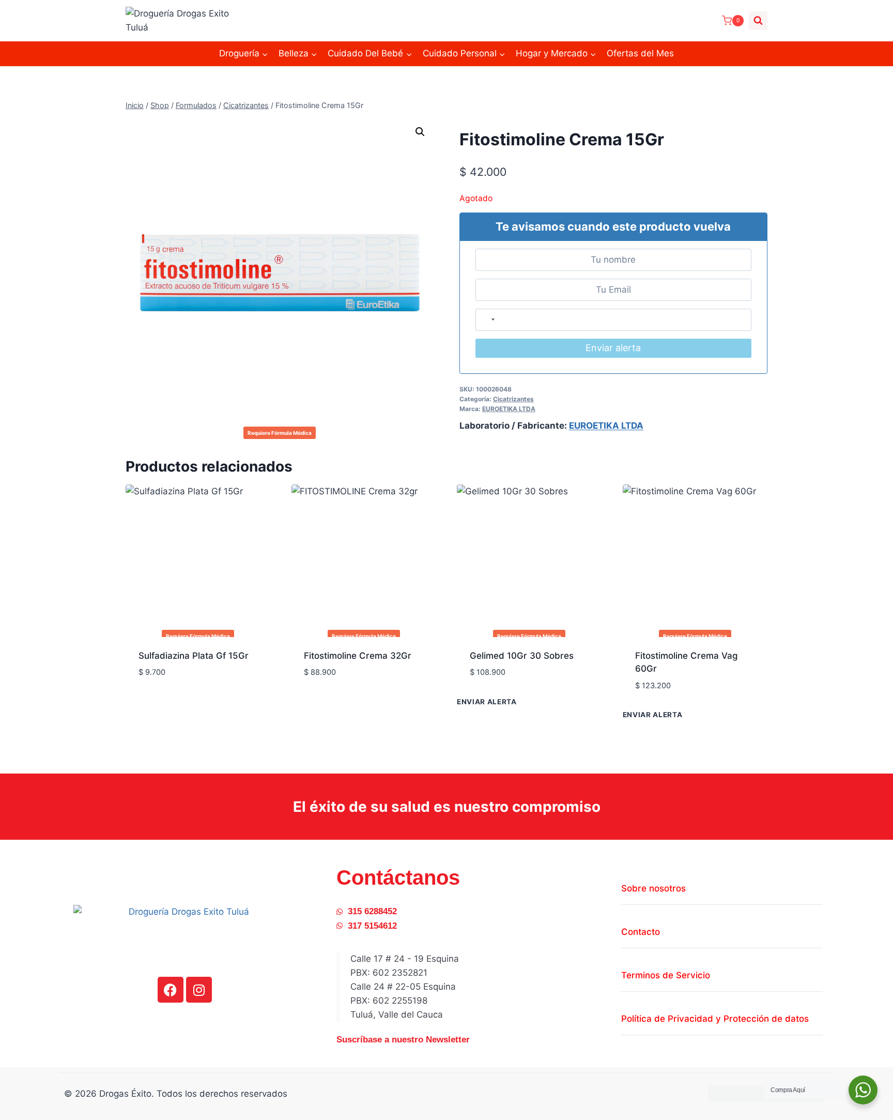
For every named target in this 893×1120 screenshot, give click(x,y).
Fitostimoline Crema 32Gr (357, 655)
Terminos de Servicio (665, 975)
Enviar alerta (613, 347)
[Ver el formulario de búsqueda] (758, 20)
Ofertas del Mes (640, 53)
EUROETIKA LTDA (508, 409)
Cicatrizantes (513, 399)
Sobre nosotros (653, 888)
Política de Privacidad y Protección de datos (715, 1018)
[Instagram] (199, 990)
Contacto (640, 932)
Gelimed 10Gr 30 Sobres (522, 655)
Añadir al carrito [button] (177, 703)
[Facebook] (170, 990)
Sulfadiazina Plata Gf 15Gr (193, 655)
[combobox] (488, 319)
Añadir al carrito (509, 703)
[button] (420, 132)
